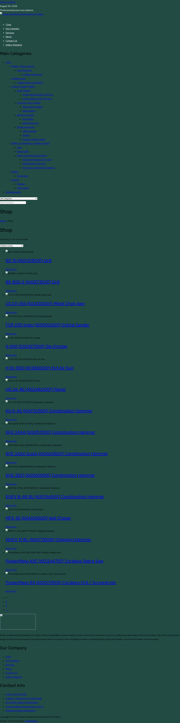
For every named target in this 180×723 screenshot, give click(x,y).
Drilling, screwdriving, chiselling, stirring (30, 143)
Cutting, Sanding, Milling (23, 86)
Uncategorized (13, 192)
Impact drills (23, 151)
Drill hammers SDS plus (34, 163)
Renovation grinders (32, 106)
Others (14, 171)
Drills (19, 147)
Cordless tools (18, 78)
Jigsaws (21, 183)
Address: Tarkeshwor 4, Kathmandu (24, 698)
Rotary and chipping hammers (32, 155)
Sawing (15, 179)
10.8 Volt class (24, 70)
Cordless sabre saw (32, 74)
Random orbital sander (33, 139)
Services (10, 32)
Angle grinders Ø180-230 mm (37, 94)
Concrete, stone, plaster (29, 102)
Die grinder (27, 119)
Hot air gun (22, 175)
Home (3, 220)
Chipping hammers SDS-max (36, 159)
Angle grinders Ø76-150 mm (36, 98)
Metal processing (25, 115)
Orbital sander (29, 131)
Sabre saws (23, 187)
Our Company (12, 28)
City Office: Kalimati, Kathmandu (22, 702)
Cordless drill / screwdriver (30, 82)
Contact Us (11, 40)
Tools (8, 24)
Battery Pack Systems (22, 66)
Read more (11, 269)
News (9, 36)
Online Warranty (14, 44)
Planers (26, 135)
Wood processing (25, 127)
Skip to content (7, 2)
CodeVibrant (31, 720)
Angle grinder (23, 90)
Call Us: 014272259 (16, 694)
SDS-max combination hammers (38, 167)
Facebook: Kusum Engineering (20, 710)
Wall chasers (28, 110)
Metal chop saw (30, 123)
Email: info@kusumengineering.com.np (24, 706)
